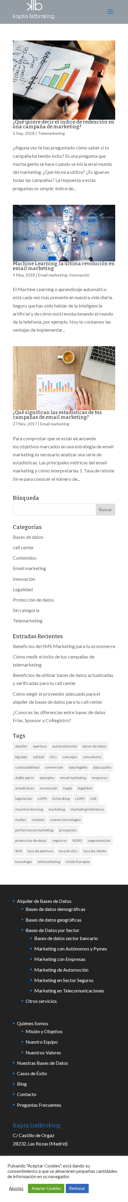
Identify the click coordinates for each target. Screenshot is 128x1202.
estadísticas (24, 788)
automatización (64, 746)
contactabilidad (27, 767)
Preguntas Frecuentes (39, 1105)
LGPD (42, 798)
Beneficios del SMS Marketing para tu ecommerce (64, 646)
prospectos (68, 830)
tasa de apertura (40, 851)
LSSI (93, 798)
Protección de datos (33, 599)
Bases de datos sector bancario (66, 938)
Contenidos (24, 558)
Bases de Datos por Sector (52, 930)
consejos (70, 757)
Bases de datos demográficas (55, 909)
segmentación (99, 840)
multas (20, 819)
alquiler (21, 746)
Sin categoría (26, 610)
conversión (54, 767)
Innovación (79, 274)
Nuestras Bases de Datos (42, 1063)
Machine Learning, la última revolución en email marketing (64, 266)
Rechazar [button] (77, 1188)
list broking (61, 798)
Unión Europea (78, 861)
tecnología (23, 861)
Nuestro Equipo (42, 1042)
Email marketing (52, 274)
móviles (38, 819)
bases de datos (94, 746)
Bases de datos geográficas (54, 919)
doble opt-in (24, 777)
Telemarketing (51, 133)
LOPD (80, 798)
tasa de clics (68, 851)
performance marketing (34, 830)
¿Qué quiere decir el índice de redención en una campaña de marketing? (63, 124)
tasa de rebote (95, 851)
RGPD (77, 840)
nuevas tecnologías (65, 819)
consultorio (92, 757)
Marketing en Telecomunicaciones (69, 990)
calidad (38, 757)
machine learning (29, 809)
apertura (40, 746)
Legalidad (23, 589)
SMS (18, 851)
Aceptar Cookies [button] (46, 1188)
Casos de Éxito (32, 1073)
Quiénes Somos (32, 1023)
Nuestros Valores (43, 1052)
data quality (102, 767)
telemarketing (49, 861)
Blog (22, 1084)
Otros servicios (41, 1001)
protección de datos (31, 840)
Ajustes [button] (16, 1188)
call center (23, 547)
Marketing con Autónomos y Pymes (70, 948)
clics (53, 757)
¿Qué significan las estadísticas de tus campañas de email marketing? (57, 415)
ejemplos (47, 777)
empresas (100, 777)
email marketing (73, 777)
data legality (78, 767)
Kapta (67, 788)
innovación (48, 788)
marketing (57, 809)
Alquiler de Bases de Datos (44, 901)
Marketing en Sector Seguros (63, 980)
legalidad (85, 788)
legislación (23, 798)
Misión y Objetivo (44, 1031)
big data (21, 757)
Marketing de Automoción (61, 969)
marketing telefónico (87, 809)
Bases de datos (28, 537)
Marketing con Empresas (59, 959)
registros (59, 840)
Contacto (26, 1094)
